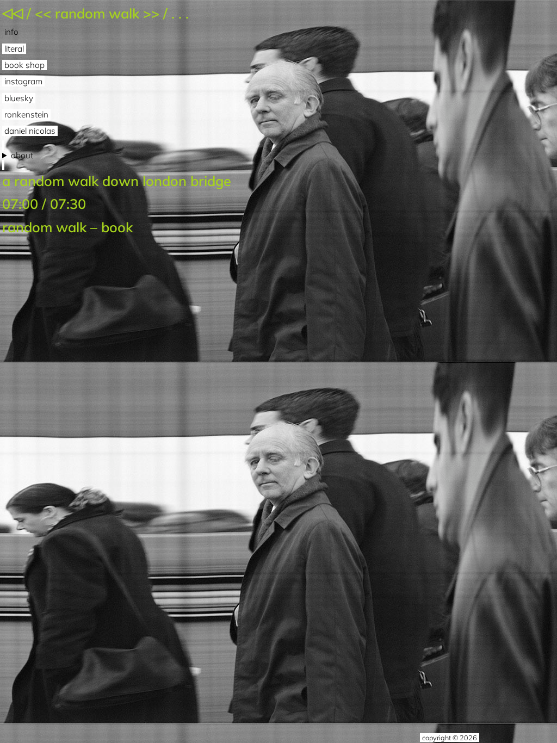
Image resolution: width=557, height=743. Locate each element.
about (22, 155)
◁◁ (12, 12)
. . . (180, 13)
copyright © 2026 (449, 737)
